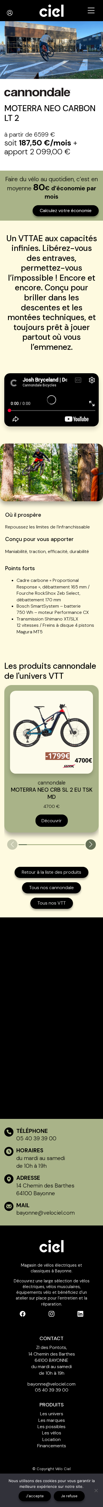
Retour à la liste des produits (51, 872)
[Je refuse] (96, 1490)
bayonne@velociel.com (45, 1212)
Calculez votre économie (66, 210)
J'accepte (35, 1496)
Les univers (51, 1414)
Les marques (51, 1420)
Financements (51, 1446)
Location (51, 1439)
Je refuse (69, 1496)
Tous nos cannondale (51, 888)
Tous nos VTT (51, 903)
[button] (91, 844)
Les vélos (51, 1433)
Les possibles (51, 1427)
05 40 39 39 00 (36, 1138)
